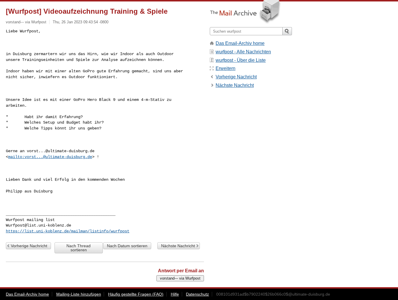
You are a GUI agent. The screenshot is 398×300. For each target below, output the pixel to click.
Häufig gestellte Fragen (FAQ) (135, 294)
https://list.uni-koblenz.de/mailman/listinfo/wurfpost (67, 231)
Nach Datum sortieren (127, 245)
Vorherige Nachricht (29, 245)
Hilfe (175, 294)
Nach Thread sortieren (78, 247)
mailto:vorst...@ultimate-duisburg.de (50, 157)
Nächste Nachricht (178, 245)
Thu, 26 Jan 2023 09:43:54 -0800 (80, 22)
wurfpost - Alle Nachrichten (243, 51)
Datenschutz (197, 294)
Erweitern (225, 68)
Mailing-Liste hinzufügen (78, 294)
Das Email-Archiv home (240, 43)
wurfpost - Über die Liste (241, 60)
